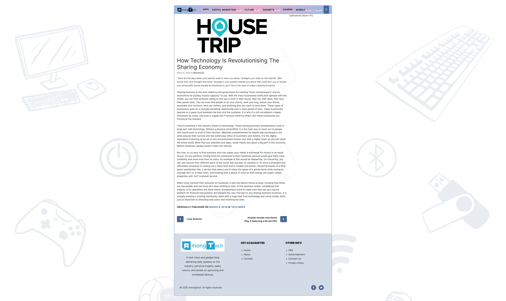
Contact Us (294, 258)
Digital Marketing (224, 9)
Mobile (300, 9)
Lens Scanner (194, 219)
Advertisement (296, 254)
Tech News (238, 207)
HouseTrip (256, 159)
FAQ (290, 250)
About (247, 254)
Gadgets (268, 9)
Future (249, 9)
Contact (248, 258)
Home (247, 250)
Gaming (288, 9)
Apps (206, 9)
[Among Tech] (187, 10)
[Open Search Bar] (326, 10)
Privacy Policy (296, 262)
